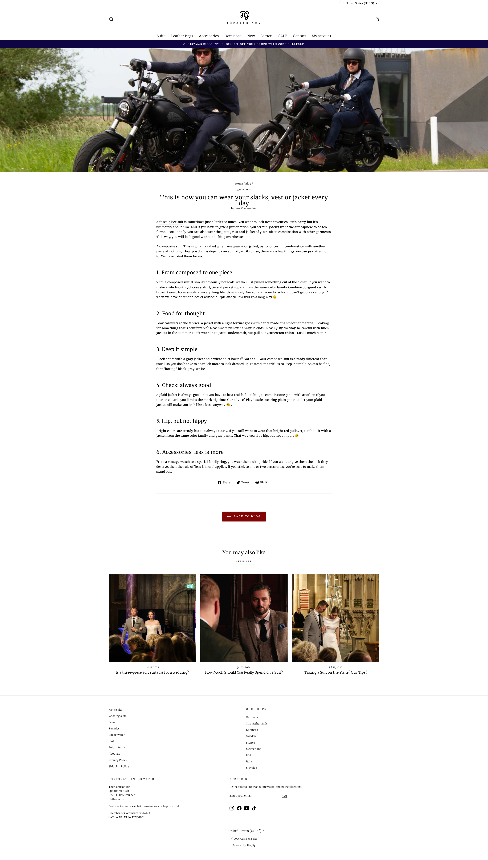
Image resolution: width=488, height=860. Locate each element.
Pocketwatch (117, 734)
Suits (161, 36)
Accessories (209, 36)
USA (249, 755)
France (250, 742)
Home (239, 183)
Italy (249, 761)
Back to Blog (246, 516)
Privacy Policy (118, 760)
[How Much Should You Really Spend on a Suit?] (244, 618)
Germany (252, 717)
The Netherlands (256, 723)
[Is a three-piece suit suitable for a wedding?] (152, 618)
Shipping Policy (119, 766)
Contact (299, 36)
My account (321, 36)
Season (266, 36)
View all (244, 561)
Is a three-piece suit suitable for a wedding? (152, 672)
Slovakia (251, 767)
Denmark (252, 730)
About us (114, 753)
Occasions (233, 36)
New (251, 36)
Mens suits (115, 709)
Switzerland (253, 749)
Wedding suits (117, 716)
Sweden (251, 736)
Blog (248, 183)
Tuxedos (114, 728)
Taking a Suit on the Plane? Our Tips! (335, 672)
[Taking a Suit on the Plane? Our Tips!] (335, 618)
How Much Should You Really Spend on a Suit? (244, 672)
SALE (282, 36)
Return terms (117, 747)
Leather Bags (182, 36)
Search (113, 722)
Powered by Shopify (244, 845)
